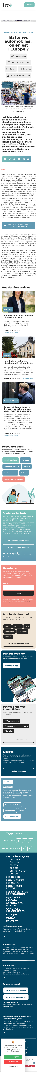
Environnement (18, 871)
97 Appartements (12, 721)
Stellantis (28, 32)
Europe (12, 69)
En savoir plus (8, 557)
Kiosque (11, 914)
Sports (14, 865)
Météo (10, 918)
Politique (15, 859)
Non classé (8, 309)
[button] (5, 159)
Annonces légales (13, 898)
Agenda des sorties (14, 904)
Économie (15, 862)
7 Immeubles (10, 726)
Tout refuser (13, 1062)
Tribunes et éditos (14, 887)
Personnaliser (13, 1066)
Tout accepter (13, 1057)
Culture (14, 874)
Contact (12, 921)
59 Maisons (23, 726)
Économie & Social (13, 32)
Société (7, 355)
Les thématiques (17, 856)
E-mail (5, 584)
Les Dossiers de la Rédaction (17, 893)
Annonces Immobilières (15, 910)
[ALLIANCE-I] (18, 25)
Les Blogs (13, 877)
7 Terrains (9, 731)
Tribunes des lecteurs (15, 881)
